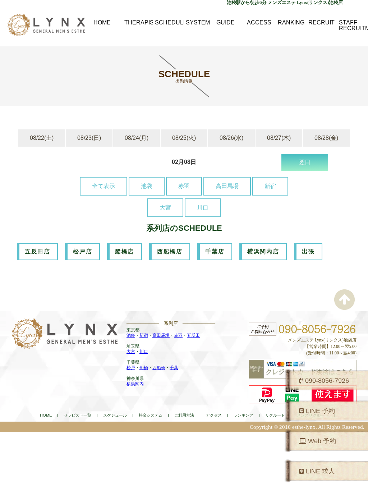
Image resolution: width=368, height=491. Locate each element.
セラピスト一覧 (77, 415)
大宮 (165, 208)
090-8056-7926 (326, 380)
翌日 (304, 162)
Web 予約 (321, 441)
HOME (46, 415)
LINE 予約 (319, 410)
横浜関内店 (263, 251)
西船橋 (158, 367)
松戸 (130, 367)
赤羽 (184, 186)
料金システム (150, 415)
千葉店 (214, 251)
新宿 (270, 186)
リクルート (275, 415)
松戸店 (82, 251)
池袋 (146, 186)
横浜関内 (135, 383)
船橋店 (124, 251)
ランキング (243, 415)
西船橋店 (169, 251)
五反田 (193, 335)
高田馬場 (227, 186)
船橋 (143, 367)
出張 (308, 251)
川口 (202, 208)
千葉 (174, 367)
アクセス (214, 415)
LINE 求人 (319, 471)
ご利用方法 (184, 415)
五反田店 (37, 251)
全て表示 (103, 186)
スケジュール (115, 415)
